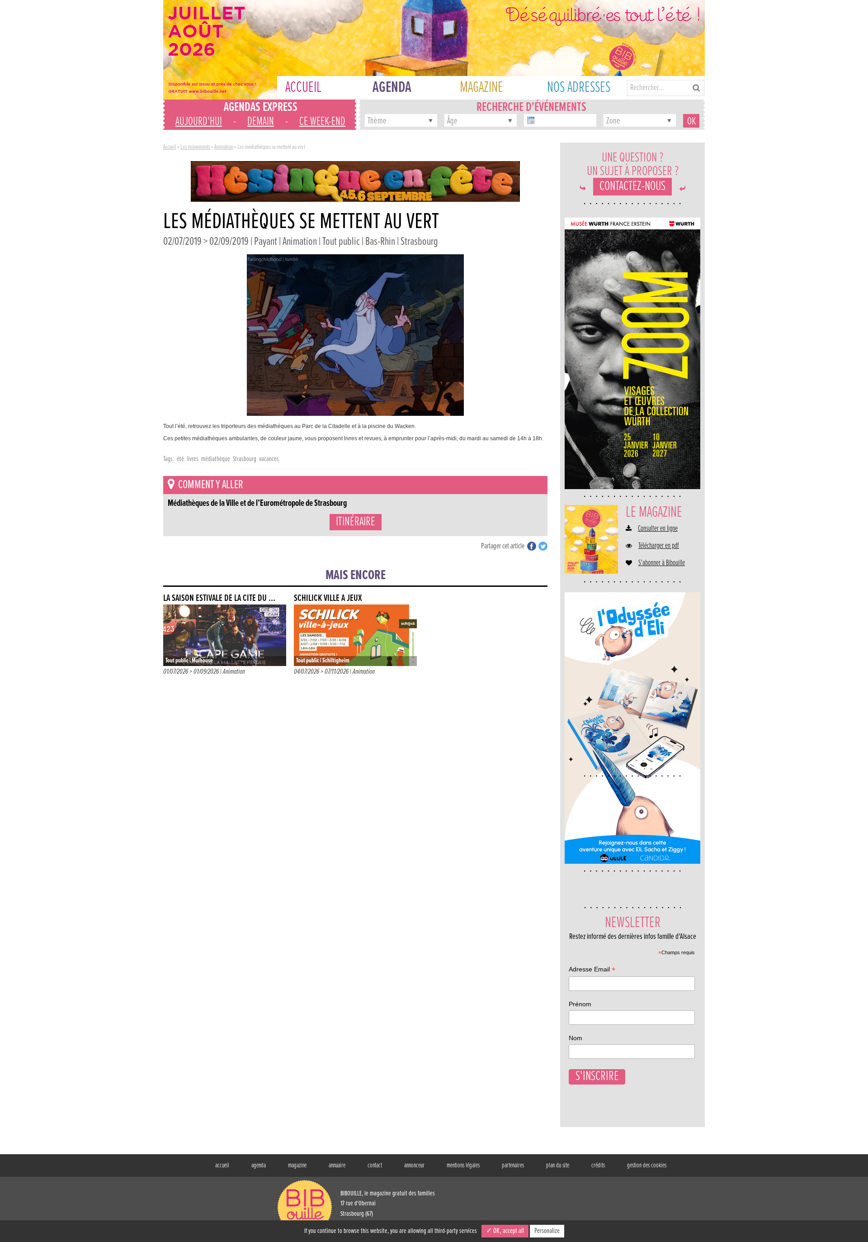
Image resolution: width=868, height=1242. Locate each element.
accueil (222, 1165)
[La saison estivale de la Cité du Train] (224, 635)
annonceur (414, 1165)
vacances (269, 459)
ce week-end (322, 121)
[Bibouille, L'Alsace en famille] (434, 50)
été (180, 459)
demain (260, 121)
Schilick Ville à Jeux (328, 598)
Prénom (580, 1004)
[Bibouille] (355, 181)
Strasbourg (244, 459)
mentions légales (463, 1165)
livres (192, 459)
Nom (575, 1038)
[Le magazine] (591, 539)
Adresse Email (592, 970)
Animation (223, 147)
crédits (598, 1165)
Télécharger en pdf (658, 546)
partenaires (513, 1165)
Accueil (169, 147)
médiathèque (215, 459)
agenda (258, 1165)
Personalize (547, 1231)
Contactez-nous (632, 186)
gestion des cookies (646, 1165)
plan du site (557, 1165)
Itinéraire (355, 522)
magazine (297, 1165)
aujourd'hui (198, 121)
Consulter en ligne (658, 529)
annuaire (337, 1165)
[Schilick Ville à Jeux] (355, 635)
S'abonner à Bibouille (661, 563)
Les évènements (195, 147)
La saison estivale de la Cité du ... (219, 598)
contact (375, 1165)
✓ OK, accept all (505, 1231)
